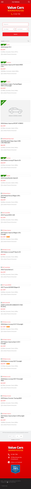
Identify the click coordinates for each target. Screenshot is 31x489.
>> (21, 436)
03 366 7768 (16, 14)
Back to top (4, 485)
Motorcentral (12, 482)
